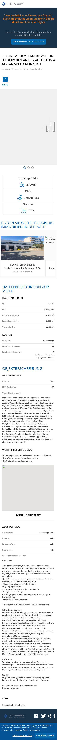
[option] (28, 127)
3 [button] (32, 167)
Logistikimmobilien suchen (28, 41)
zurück (5, 85)
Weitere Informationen (22, 735)
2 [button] (28, 167)
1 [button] (24, 167)
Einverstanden (45, 735)
